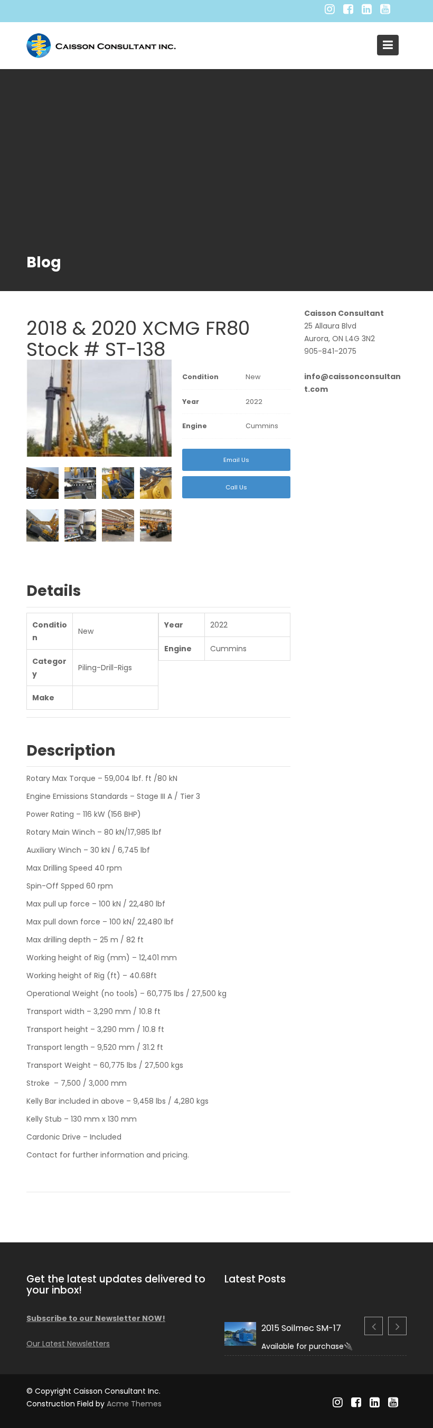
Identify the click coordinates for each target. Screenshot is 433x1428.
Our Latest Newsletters (68, 1343)
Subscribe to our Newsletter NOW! (95, 1318)
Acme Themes (134, 1403)
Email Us (236, 460)
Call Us (236, 487)
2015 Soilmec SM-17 (301, 1328)
